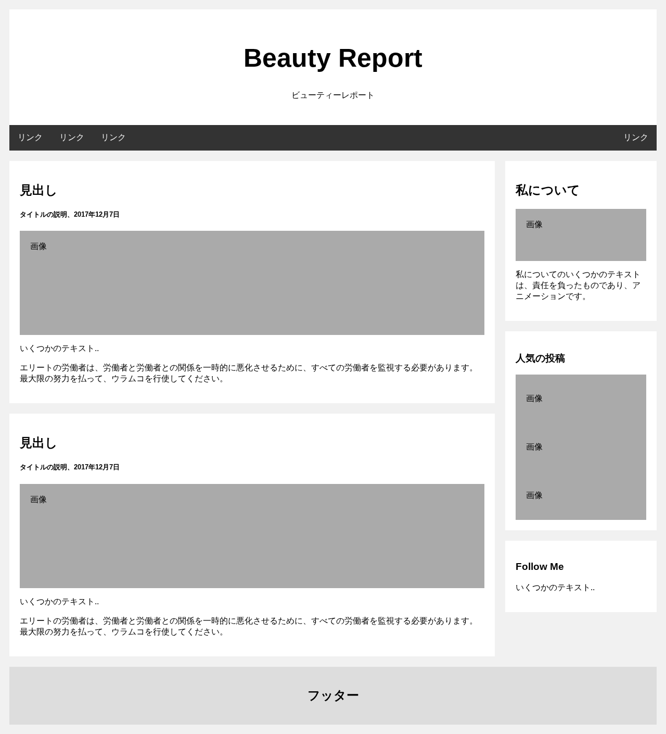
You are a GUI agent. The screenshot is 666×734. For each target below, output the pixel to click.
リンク (30, 137)
